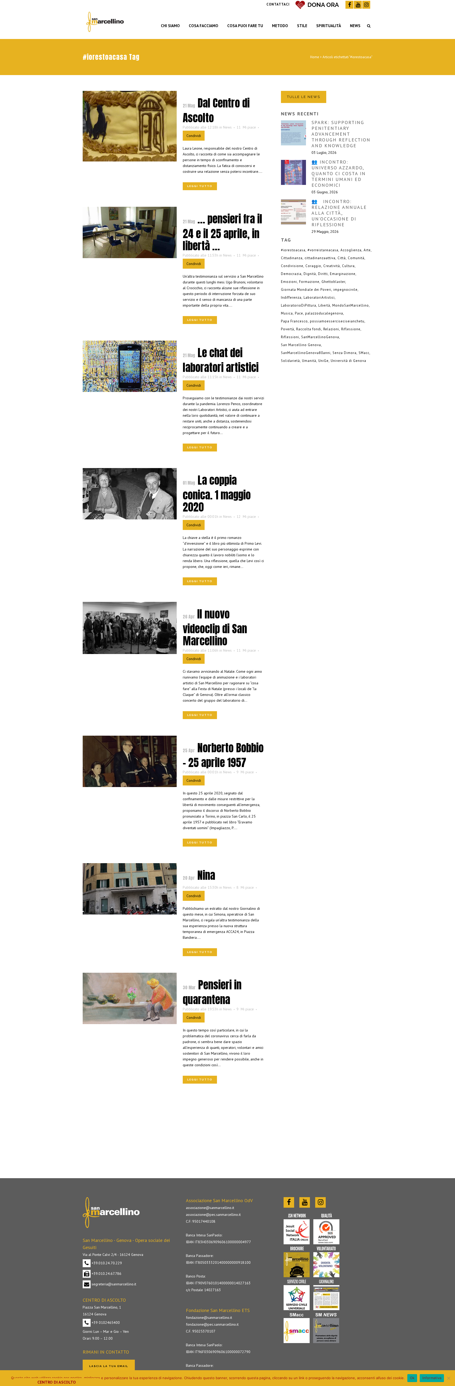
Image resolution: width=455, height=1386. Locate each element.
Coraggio (313, 266)
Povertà (287, 329)
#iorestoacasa (293, 250)
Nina (206, 875)
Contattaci (278, 4)
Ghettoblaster (333, 281)
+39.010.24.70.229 (106, 1263)
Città (342, 258)
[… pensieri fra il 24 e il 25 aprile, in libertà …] (130, 232)
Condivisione (292, 266)
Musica (287, 313)
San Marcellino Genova (301, 345)
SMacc (364, 353)
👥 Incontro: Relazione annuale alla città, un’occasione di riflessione (339, 213)
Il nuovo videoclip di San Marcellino (215, 627)
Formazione (309, 281)
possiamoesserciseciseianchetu (337, 321)
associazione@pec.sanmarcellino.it (213, 1214)
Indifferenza (291, 297)
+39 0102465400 (105, 1322)
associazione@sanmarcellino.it (210, 1207)
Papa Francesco (294, 321)
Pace (299, 313)
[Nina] (130, 889)
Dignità (310, 274)
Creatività (331, 266)
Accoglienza (351, 250)
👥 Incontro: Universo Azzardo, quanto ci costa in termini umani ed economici (338, 173)
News (227, 127)
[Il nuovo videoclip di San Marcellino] (130, 628)
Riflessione (350, 329)
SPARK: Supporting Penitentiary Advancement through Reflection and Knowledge (340, 134)
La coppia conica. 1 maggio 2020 (217, 493)
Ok (412, 1378)
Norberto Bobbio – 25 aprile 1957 (223, 755)
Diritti (323, 274)
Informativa (431, 1378)
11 (246, 127)
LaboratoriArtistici (319, 297)
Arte (367, 250)
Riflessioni (290, 337)
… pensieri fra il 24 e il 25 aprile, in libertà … (222, 232)
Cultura (348, 266)
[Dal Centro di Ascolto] (130, 126)
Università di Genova (348, 360)
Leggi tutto (199, 186)
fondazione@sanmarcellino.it (209, 1317)
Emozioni (289, 281)
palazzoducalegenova (324, 313)
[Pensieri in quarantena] (130, 998)
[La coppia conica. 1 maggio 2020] (130, 493)
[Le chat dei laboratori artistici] (130, 366)
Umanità (309, 360)
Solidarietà (290, 360)
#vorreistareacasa (323, 250)
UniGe (323, 360)
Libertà (324, 305)
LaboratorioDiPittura (298, 305)
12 (246, 516)
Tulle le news (303, 97)
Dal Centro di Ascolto (216, 110)
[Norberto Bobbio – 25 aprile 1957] (130, 761)
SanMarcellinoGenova (320, 337)
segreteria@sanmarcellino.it (113, 1284)
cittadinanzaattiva (320, 258)
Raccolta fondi (308, 329)
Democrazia (291, 274)
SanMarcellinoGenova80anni (305, 353)
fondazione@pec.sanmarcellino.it (212, 1324)
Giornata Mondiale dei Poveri (306, 289)
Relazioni (331, 329)
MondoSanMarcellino (350, 305)
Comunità (356, 258)
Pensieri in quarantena (212, 992)
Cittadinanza (292, 258)
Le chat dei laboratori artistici (221, 360)
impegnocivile (345, 289)
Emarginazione (342, 274)
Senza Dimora (345, 353)
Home (314, 57)
